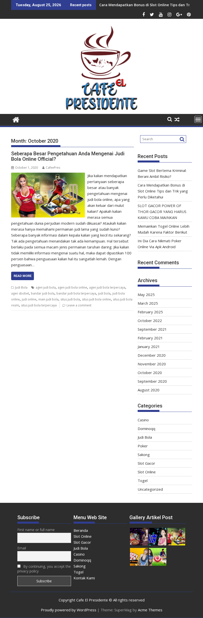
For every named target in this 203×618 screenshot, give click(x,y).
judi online (29, 299)
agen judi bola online (72, 287)
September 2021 (152, 329)
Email (21, 548)
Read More (22, 276)
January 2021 (149, 346)
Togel (143, 480)
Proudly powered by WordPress (68, 609)
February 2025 (150, 311)
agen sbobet (20, 293)
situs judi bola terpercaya (39, 305)
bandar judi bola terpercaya (76, 293)
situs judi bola (70, 299)
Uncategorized (150, 489)
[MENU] (198, 119)
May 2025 (146, 294)
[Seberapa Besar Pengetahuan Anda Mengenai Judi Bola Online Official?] (48, 175)
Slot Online (147, 471)
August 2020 (148, 389)
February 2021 (150, 337)
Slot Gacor (146, 463)
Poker (143, 445)
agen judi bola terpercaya (107, 287)
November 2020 (152, 363)
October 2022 (150, 320)
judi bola (104, 293)
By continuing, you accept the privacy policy (44, 568)
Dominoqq (146, 428)
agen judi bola (46, 287)
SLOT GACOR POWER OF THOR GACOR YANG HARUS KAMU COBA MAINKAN (162, 211)
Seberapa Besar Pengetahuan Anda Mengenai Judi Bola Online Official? (68, 156)
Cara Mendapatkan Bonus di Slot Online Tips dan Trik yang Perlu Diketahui (163, 191)
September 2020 (152, 381)
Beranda (81, 530)
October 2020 (150, 372)
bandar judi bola (42, 293)
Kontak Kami (84, 577)
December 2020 (152, 355)
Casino (143, 419)
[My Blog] (16, 119)
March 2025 (148, 303)
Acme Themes (150, 609)
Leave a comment (79, 305)
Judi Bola (21, 287)
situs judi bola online (96, 299)
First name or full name (36, 529)
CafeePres (53, 167)
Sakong (144, 454)
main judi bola (48, 299)
